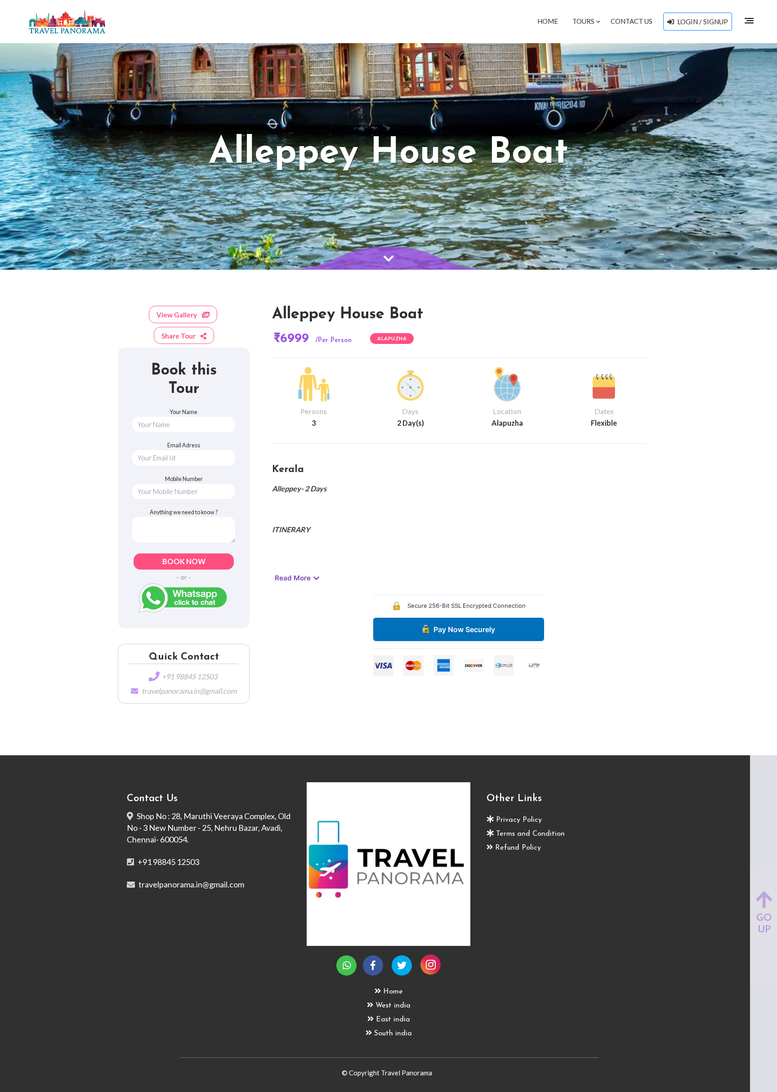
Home (393, 991)
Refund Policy (518, 847)
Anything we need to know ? (184, 512)
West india (393, 1005)
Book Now (183, 561)
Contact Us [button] (631, 21)
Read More (293, 578)
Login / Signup (702, 22)
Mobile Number (184, 479)
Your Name (183, 412)
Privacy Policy (519, 820)
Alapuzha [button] (391, 338)
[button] (184, 314)
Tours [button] (584, 21)
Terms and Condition (530, 834)
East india (393, 1019)
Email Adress (183, 445)
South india (393, 1033)
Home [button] (547, 21)
